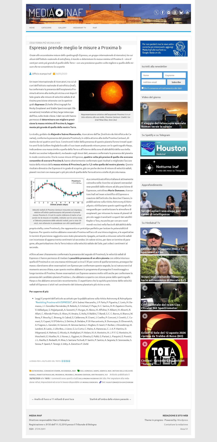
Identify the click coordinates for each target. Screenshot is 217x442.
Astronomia (37, 371)
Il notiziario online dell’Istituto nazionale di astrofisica (55, 18)
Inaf (95, 27)
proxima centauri (82, 374)
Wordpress (182, 419)
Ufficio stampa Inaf (41, 73)
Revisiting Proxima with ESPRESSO (53, 302)
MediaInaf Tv (79, 27)
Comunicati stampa (52, 371)
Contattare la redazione (176, 424)
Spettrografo (97, 374)
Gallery (62, 27)
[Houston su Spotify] (164, 157)
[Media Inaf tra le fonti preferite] (164, 57)
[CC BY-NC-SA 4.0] (66, 361)
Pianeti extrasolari (45, 374)
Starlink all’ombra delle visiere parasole (110, 399)
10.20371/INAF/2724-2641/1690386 (119, 382)
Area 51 (184, 428)
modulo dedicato (90, 382)
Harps (96, 371)
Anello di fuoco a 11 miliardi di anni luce (53, 399)
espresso (89, 371)
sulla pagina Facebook (88, 378)
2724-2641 (40, 428)
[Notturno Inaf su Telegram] (164, 175)
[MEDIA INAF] (56, 16)
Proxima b (59, 374)
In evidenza (66, 371)
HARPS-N (103, 371)
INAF (74, 371)
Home (32, 27)
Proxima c (69, 374)
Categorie (46, 27)
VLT (106, 374)
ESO (82, 371)
